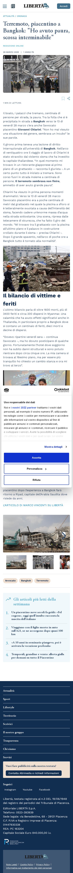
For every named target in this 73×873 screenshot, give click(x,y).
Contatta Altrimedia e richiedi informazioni (33, 773)
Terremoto (42, 580)
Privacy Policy (43, 864)
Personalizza (34, 468)
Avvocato (10, 580)
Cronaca (22, 16)
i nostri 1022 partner (23, 407)
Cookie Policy (26, 864)
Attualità (8, 16)
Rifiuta (37, 479)
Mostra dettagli (53, 446)
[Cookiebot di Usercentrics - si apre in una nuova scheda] (54, 390)
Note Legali (11, 864)
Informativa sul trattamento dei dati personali (29, 868)
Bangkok (26, 580)
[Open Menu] (5, 6)
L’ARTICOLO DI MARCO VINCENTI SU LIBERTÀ (33, 505)
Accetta (36, 457)
